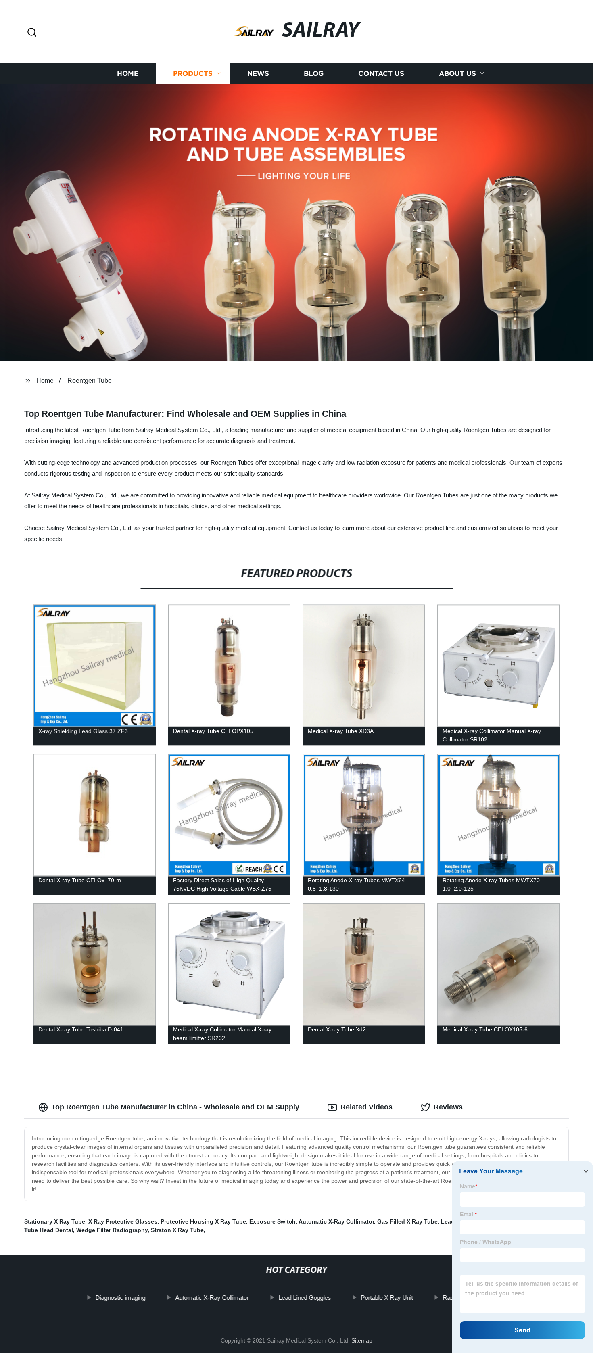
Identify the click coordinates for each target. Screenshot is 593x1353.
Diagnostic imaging (120, 1297)
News (258, 73)
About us (457, 73)
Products (193, 73)
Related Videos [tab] (366, 1107)
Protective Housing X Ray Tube (203, 1221)
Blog (314, 73)
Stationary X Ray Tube (54, 1221)
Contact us (381, 73)
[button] (32, 33)
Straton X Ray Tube (177, 1230)
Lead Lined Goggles (304, 1297)
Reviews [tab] (448, 1107)
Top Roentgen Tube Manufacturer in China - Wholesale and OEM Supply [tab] (175, 1107)
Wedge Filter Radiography (112, 1230)
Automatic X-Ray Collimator (336, 1221)
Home (127, 73)
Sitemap (361, 1340)
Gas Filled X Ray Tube (407, 1221)
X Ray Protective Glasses (122, 1221)
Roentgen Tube (89, 380)
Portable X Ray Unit (387, 1297)
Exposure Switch (272, 1221)
